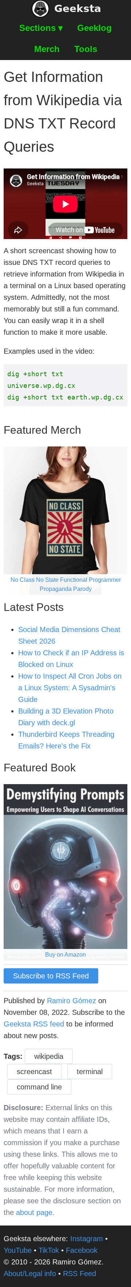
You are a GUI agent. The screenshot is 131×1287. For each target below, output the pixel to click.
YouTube (18, 1250)
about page (34, 1212)
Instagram (86, 1239)
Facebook (82, 1250)
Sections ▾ (41, 28)
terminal (90, 1072)
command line (39, 1087)
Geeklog (94, 28)
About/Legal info (30, 1274)
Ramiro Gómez (71, 1001)
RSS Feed (79, 1274)
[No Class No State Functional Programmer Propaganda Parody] (65, 520)
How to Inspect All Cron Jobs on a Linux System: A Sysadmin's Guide (70, 687)
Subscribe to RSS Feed (51, 976)
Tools (85, 49)
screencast (34, 1072)
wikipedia (48, 1056)
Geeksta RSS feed (34, 1024)
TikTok (49, 1250)
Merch (47, 49)
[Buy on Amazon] (65, 872)
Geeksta (77, 9)
